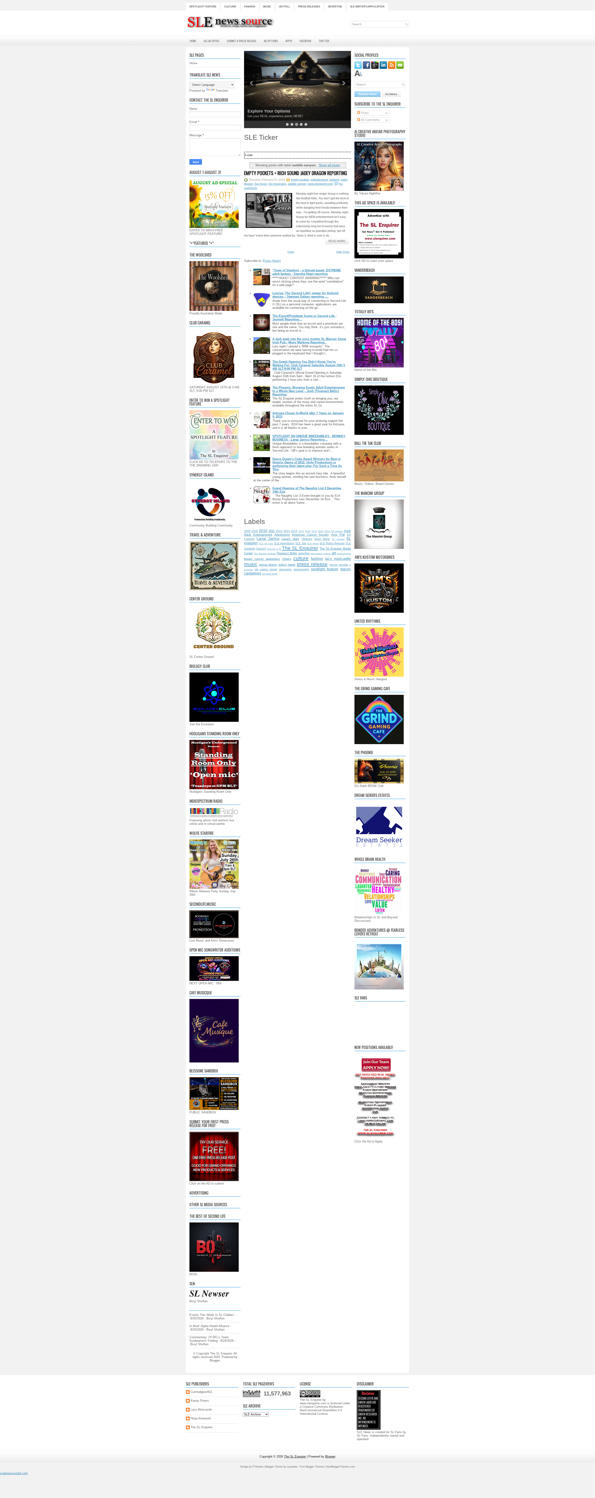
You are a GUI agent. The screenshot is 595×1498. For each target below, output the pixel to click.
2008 (247, 531)
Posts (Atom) (272, 261)
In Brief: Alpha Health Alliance (209, 1326)
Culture (230, 6)
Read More (336, 241)
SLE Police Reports (332, 543)
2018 (308, 531)
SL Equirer (338, 539)
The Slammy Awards (264, 553)
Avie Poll (338, 534)
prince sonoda (339, 564)
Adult (347, 531)
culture (300, 558)
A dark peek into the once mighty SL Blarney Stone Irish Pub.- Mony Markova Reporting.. (309, 340)
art (334, 553)
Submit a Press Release (241, 41)
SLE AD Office (211, 41)
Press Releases (309, 6)
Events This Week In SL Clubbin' (211, 1315)
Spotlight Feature (202, 6)
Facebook (305, 41)
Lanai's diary (290, 539)
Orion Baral (322, 538)
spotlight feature (324, 569)
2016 (301, 531)
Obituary (307, 538)
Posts (364, 113)
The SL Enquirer (300, 548)
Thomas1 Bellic (286, 553)
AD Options (271, 41)
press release (312, 564)
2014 (294, 531)
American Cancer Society (310, 534)
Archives (391, 94)
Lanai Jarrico (268, 539)
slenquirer (285, 569)
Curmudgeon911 (201, 1392)
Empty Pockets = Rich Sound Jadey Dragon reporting (295, 173)
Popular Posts (367, 94)
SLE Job (300, 543)
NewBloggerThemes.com (340, 1466)
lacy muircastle (338, 559)
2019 (314, 531)
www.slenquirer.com (320, 184)
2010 (263, 531)
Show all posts (329, 165)
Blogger (215, 1360)
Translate (221, 90)
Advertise (335, 6)
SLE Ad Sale (266, 543)
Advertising (282, 534)
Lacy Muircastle (201, 1409)
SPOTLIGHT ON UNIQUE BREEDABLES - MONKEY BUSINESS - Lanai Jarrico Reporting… (308, 437)
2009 (254, 531)
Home (193, 41)
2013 (286, 531)
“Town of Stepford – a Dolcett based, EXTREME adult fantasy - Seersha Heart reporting (306, 272)
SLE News (313, 543)
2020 (321, 531)
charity (286, 559)
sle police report (266, 569)
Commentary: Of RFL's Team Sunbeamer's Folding (209, 1338)
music (250, 564)
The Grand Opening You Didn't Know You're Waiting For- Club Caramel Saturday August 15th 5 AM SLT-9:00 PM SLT (308, 365)
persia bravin (268, 564)
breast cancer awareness (262, 559)
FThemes (257, 1466)
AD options (337, 531)
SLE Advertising (284, 543)
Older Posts (343, 251)
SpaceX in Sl (274, 549)
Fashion (249, 6)
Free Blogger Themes (312, 1466)
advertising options (321, 553)
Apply (288, 41)
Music (267, 6)
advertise (304, 553)
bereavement (344, 553)
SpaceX (261, 548)
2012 (279, 531)
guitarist (334, 179)
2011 (271, 531)
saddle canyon (297, 184)
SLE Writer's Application (367, 6)
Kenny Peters (200, 1400)
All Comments (370, 120)
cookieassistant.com (14, 1473)
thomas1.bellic (270, 574)
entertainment (319, 179)
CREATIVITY (260, 111)
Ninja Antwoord (201, 1418)
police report (286, 564)
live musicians (277, 184)
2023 (327, 531)
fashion (317, 559)
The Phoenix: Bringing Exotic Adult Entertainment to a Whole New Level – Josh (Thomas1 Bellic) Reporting (308, 391)
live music (261, 184)
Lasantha (292, 1466)
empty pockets (300, 179)
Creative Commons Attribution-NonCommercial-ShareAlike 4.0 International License (322, 1410)
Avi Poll (284, 6)
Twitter (324, 41)
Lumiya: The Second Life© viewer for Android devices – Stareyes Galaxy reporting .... (305, 294)
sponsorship (301, 569)
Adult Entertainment (258, 534)
